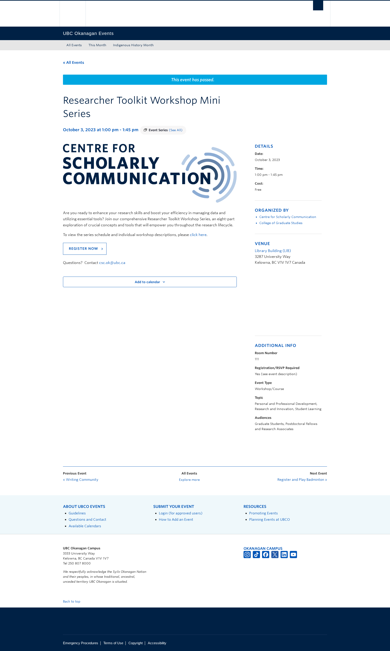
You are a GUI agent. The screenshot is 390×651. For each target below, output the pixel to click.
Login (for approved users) (180, 513)
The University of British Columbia (73, 14)
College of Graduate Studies (280, 223)
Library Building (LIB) (273, 251)
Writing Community (80, 480)
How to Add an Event (176, 519)
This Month (97, 45)
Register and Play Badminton (302, 480)
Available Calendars (85, 526)
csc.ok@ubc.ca (112, 263)
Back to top (72, 601)
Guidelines (77, 513)
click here (198, 235)
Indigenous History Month (133, 45)
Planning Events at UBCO (269, 519)
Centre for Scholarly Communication (287, 217)
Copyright (135, 643)
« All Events (73, 62)
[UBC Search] (318, 5)
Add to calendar (147, 282)
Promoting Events (263, 513)
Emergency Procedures (80, 643)
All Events (74, 45)
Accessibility (157, 643)
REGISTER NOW (83, 249)
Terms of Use (113, 643)
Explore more (189, 479)
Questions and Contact (87, 519)
